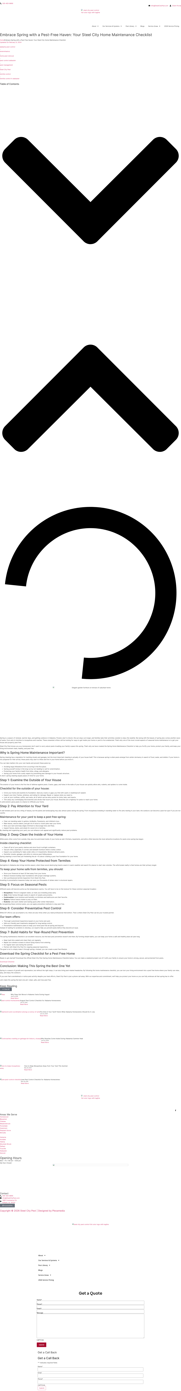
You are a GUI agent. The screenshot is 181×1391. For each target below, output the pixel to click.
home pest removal (7, 56)
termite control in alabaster (9, 78)
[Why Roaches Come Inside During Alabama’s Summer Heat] (20, 1051)
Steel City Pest (5, 69)
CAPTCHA (40, 1340)
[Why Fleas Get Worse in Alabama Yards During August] (5, 996)
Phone (39, 1304)
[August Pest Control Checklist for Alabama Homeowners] (10, 1005)
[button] (90, 191)
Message (40, 1313)
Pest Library (130, 26)
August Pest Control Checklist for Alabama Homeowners (40, 1000)
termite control (5, 74)
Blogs (142, 26)
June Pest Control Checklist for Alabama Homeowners (40, 1079)
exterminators (5, 51)
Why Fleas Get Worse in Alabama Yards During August (30, 994)
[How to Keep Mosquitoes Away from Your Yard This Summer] (12, 1071)
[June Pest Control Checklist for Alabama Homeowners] (10, 1084)
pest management (6, 65)
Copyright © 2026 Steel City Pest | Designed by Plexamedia (32, 1210)
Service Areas (153, 26)
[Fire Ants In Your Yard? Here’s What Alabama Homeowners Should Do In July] (20, 1024)
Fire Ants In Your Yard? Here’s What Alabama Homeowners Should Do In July (67, 1012)
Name (39, 1300)
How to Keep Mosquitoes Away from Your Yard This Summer (46, 1066)
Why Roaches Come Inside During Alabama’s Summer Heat (62, 1038)
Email (39, 1308)
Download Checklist (7, 962)
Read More (14, 998)
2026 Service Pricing (171, 26)
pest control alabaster (8, 60)
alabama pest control (7, 47)
